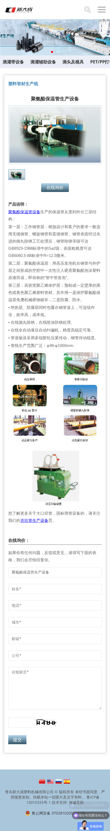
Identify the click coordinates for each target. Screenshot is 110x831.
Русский (59, 781)
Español (67, 781)
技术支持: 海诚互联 (68, 802)
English (50, 781)
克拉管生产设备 (34, 520)
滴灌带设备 (13, 62)
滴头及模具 (73, 62)
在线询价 (55, 187)
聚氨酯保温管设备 (24, 212)
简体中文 (42, 781)
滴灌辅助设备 (43, 62)
